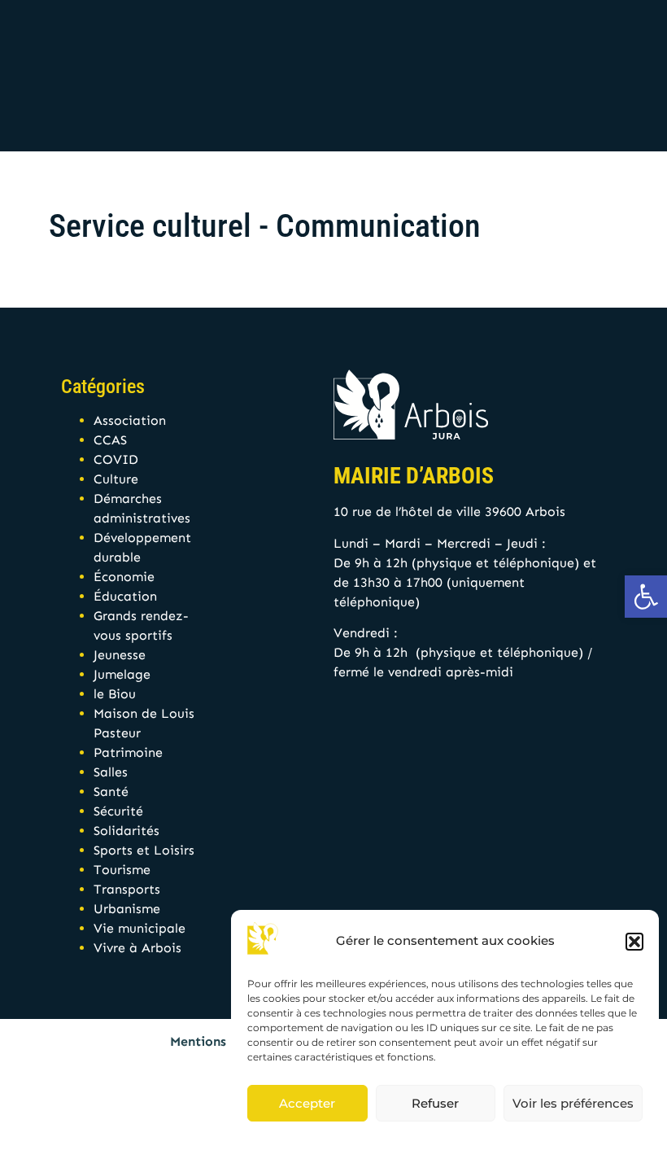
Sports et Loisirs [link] (144, 850)
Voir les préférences (573, 1103)
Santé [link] (111, 791)
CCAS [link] (110, 440)
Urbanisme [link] (127, 908)
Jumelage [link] (122, 674)
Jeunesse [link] (120, 654)
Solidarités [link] (126, 830)
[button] (634, 942)
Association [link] (130, 420)
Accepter (307, 1103)
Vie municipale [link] (139, 928)
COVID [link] (116, 459)
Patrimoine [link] (128, 752)
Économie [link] (124, 576)
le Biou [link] (115, 694)
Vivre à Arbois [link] (137, 947)
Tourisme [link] (122, 869)
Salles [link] (111, 772)
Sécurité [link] (118, 811)
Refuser (435, 1103)
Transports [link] (127, 889)
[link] (646, 596)
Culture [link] (116, 479)
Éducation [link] (125, 596)
